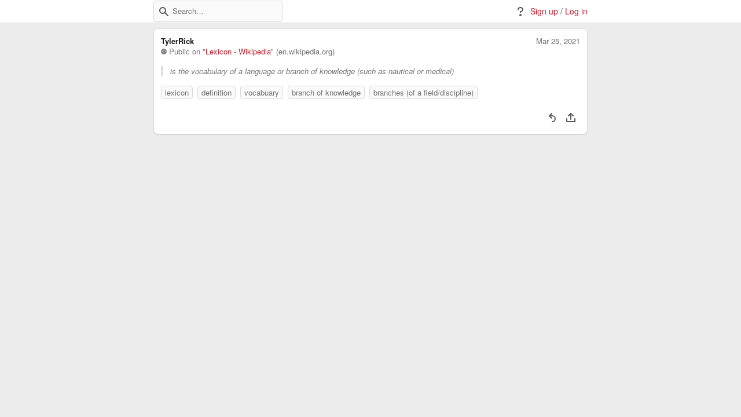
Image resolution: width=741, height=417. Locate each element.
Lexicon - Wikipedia (238, 51)
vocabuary (261, 92)
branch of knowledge (326, 92)
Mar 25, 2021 (558, 41)
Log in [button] (576, 11)
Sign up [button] (544, 11)
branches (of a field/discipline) (423, 92)
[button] (163, 11)
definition (216, 92)
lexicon (177, 92)
